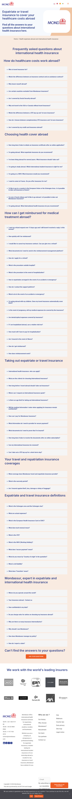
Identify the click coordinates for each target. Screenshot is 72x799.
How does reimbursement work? (19, 353)
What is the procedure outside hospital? (22, 265)
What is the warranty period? (18, 481)
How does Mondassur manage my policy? (23, 636)
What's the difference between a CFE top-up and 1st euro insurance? (32, 113)
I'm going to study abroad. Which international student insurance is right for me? (36, 167)
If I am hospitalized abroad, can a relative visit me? (26, 325)
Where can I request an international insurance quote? (27, 393)
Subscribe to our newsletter (59, 785)
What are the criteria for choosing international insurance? (28, 378)
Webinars (59, 718)
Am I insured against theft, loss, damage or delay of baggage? (29, 488)
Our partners (42, 736)
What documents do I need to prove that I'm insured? (26, 430)
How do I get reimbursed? (17, 346)
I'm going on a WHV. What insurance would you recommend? (29, 174)
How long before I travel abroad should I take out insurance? (29, 386)
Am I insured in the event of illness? (21, 339)
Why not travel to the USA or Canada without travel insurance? (29, 106)
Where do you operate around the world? (22, 593)
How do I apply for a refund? (18, 258)
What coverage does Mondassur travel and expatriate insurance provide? (33, 474)
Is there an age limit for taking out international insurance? (28, 400)
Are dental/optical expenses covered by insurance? (26, 317)
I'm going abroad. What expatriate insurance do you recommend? (31, 152)
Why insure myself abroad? (18, 84)
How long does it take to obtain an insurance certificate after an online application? (36, 145)
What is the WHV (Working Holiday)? (21, 542)
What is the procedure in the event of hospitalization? (26, 272)
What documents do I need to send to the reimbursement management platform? (36, 251)
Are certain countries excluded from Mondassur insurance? (29, 91)
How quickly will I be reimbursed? (20, 236)
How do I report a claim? (17, 643)
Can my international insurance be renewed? (24, 445)
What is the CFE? (14, 535)
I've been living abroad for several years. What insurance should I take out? (34, 159)
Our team (41, 733)
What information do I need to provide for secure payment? (28, 423)
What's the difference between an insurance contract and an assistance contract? (36, 77)
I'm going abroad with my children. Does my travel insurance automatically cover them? (36, 302)
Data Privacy (46, 793)
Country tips (60, 722)
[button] (36, 69)
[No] (70, 794)
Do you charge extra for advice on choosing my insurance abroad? (31, 614)
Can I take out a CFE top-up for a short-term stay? (25, 452)
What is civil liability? (15, 564)
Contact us (41, 740)
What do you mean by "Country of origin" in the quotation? (28, 557)
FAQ (57, 715)
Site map (59, 729)
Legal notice (60, 732)
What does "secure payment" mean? (21, 549)
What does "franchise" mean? (18, 571)
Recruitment (42, 730)
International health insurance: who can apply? (24, 371)
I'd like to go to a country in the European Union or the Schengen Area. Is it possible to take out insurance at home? (37, 189)
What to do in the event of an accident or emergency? (26, 294)
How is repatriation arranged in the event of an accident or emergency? (33, 280)
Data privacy (60, 725)
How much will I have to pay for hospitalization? (25, 332)
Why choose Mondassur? (42, 724)
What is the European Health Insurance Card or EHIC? (27, 521)
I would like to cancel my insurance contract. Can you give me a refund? (33, 244)
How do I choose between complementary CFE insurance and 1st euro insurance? (36, 120)
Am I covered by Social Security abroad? (22, 98)
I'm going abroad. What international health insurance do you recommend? (34, 206)
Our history (42, 719)
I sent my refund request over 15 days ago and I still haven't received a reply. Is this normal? (37, 228)
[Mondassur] (8, 3)
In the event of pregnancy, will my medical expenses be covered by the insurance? (36, 310)
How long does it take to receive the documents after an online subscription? (34, 438)
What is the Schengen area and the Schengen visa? (26, 506)
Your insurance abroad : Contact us (20, 600)
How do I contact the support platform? (22, 287)
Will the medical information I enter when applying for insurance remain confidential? (33, 408)
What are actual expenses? (18, 513)
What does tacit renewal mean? (19, 528)
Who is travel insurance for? (18, 69)
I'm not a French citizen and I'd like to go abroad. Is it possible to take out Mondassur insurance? (33, 198)
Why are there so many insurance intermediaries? (25, 622)
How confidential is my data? (18, 607)
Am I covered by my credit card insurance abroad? (25, 127)
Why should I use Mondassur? (19, 629)
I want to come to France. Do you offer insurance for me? (28, 181)
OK (31, 796)
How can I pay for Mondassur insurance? (22, 416)
